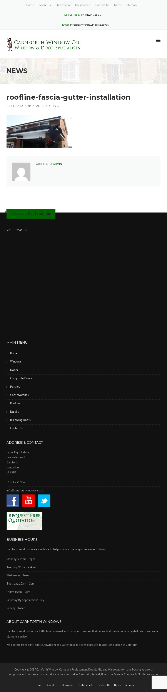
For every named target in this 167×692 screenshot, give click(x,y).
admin (30, 106)
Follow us (17, 213)
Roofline (15, 403)
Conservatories (19, 395)
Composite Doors (21, 378)
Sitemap (131, 5)
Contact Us (102, 5)
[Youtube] (41, 214)
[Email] (48, 214)
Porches (15, 387)
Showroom (63, 5)
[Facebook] (35, 214)
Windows (16, 361)
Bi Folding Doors (20, 420)
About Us (45, 5)
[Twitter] (29, 214)
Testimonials (82, 5)
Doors (14, 370)
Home (30, 5)
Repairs (14, 412)
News (117, 5)
